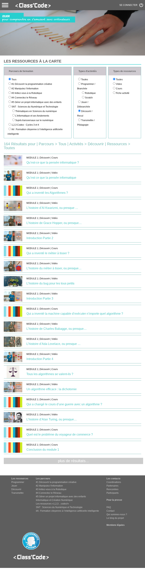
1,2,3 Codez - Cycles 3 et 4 (25, 125)
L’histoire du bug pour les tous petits (50, 283)
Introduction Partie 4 (39, 359)
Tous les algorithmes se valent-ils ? (49, 374)
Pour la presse (114, 500)
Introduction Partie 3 (39, 298)
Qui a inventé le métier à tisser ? (47, 253)
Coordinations (113, 482)
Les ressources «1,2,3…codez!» (52, 503)
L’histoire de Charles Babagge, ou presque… (56, 328)
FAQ (108, 507)
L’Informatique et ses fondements (32, 115)
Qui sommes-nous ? (116, 514)
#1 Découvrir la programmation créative (32, 84)
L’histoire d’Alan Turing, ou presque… (51, 419)
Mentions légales (115, 525)
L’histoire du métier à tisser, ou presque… (54, 268)
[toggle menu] (5, 5)
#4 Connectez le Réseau (24, 97)
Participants (112, 493)
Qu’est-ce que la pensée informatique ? (52, 162)
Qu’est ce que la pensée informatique (51, 177)
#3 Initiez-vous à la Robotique (27, 93)
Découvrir (45, 157)
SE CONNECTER (128, 5)
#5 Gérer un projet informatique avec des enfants (37, 102)
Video (119, 84)
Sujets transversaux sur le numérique (34, 120)
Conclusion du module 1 (42, 449)
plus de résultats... (73, 461)
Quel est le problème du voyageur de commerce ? (59, 434)
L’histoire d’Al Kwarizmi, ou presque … (52, 207)
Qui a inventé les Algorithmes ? (47, 192)
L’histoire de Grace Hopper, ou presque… (54, 223)
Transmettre (17, 493)
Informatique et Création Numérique (54, 500)
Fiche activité (122, 93)
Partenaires (112, 485)
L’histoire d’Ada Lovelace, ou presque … (53, 343)
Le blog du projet (115, 518)
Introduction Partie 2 (39, 238)
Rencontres (112, 489)
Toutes (84, 79)
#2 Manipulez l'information (25, 88)
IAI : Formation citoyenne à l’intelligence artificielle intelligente (67, 511)
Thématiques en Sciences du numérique (36, 111)
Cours (119, 88)
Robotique (90, 93)
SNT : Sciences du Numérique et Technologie (35, 106)
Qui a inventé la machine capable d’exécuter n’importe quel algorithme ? (74, 313)
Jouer (14, 485)
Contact (110, 511)
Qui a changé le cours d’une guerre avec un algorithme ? (64, 404)
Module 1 (32, 157)
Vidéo (55, 172)
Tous (14, 79)
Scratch (89, 97)
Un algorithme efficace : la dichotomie (51, 389)
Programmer (17, 482)
